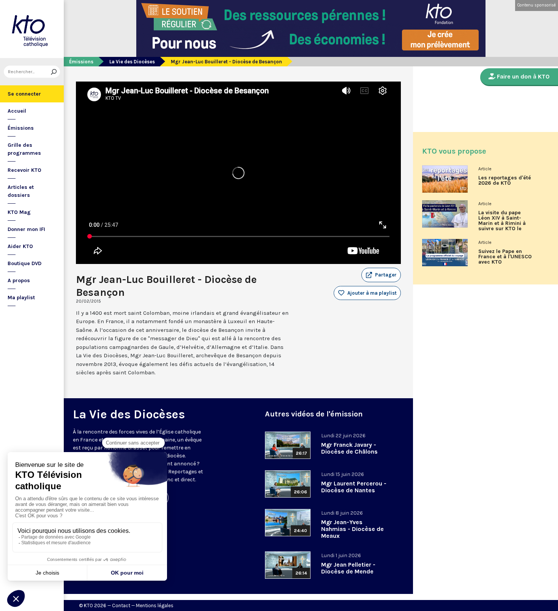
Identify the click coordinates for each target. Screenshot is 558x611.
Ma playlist (21, 297)
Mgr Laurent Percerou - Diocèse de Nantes (353, 487)
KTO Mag (19, 212)
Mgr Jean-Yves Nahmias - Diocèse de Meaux (352, 528)
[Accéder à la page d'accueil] (32, 29)
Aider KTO (20, 246)
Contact (121, 605)
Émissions (21, 128)
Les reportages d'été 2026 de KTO (504, 180)
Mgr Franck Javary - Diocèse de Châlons (349, 448)
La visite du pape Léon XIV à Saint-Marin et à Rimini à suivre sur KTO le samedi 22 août (502, 223)
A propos (19, 280)
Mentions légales (154, 605)
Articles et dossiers (21, 191)
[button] (381, 275)
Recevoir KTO (24, 170)
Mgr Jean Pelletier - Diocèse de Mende (348, 568)
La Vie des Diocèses (132, 61)
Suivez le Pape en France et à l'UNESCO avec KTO (505, 257)
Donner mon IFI (26, 229)
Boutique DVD (24, 263)
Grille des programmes (24, 149)
